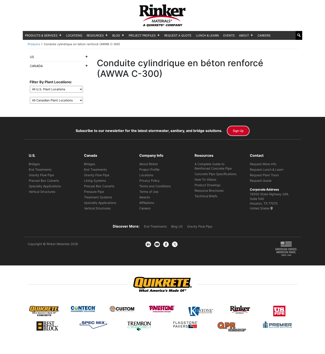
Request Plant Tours (264, 175)
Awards (144, 197)
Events (229, 35)
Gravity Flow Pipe (41, 175)
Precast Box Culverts (44, 180)
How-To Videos (205, 179)
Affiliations (146, 203)
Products (34, 44)
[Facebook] (166, 244)
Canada (36, 66)
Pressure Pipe (94, 191)
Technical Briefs (206, 196)
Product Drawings (207, 185)
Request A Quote (177, 35)
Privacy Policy (149, 180)
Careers (264, 35)
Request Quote (260, 180)
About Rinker (148, 164)
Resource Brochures (209, 190)
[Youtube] (157, 244)
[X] (175, 244)
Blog (116, 35)
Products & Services (41, 35)
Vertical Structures (42, 191)
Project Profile (149, 169)
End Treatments (40, 169)
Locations (74, 35)
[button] (299, 35)
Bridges (34, 164)
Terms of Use (148, 191)
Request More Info (263, 164)
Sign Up (238, 131)
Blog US (177, 226)
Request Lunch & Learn (266, 169)
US (32, 57)
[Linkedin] (148, 244)
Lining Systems (95, 180)
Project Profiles (142, 35)
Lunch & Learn (207, 35)
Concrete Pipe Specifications (215, 174)
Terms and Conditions (155, 186)
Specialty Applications (45, 186)
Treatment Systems (98, 197)
